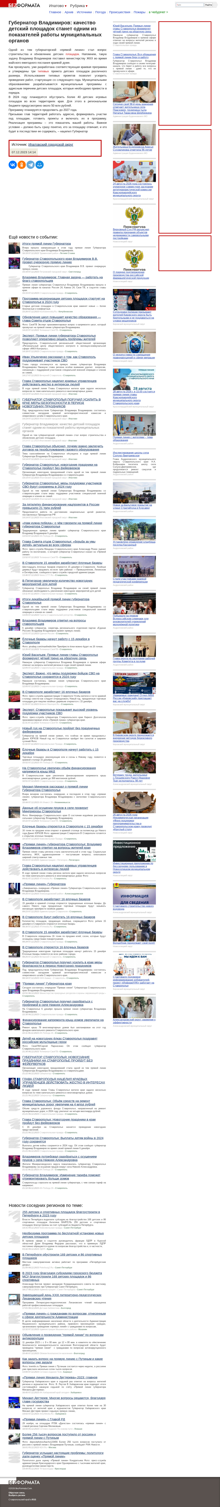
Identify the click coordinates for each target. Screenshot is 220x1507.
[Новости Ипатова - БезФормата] (20, 4)
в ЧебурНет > (158, 12)
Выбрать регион (17, 1495)
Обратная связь (17, 1493)
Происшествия (119, 12)
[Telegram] (30, 165)
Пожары (139, 12)
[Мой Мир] (39, 165)
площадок (72, 54)
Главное (55, 12)
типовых (43, 71)
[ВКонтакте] (13, 165)
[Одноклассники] (22, 165)
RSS (34, 1499)
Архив (69, 12)
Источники (84, 12)
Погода (100, 12)
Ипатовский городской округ (50, 144)
